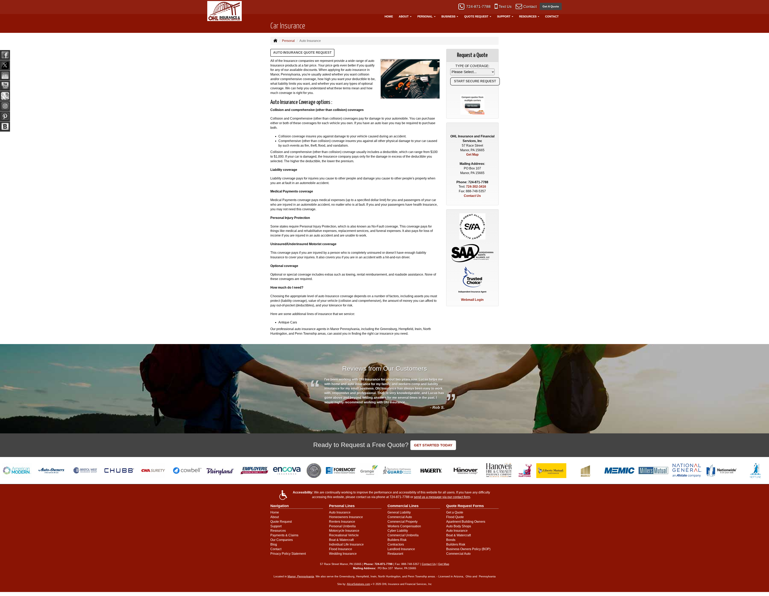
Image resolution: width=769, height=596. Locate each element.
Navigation (279, 506)
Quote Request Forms (465, 506)
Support (276, 526)
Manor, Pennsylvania (301, 576)
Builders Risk (397, 540)
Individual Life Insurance (346, 544)
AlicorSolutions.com (358, 584)
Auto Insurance (339, 512)
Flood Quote (455, 517)
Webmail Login (472, 299)
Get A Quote (551, 6)
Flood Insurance (340, 549)
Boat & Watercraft (341, 540)
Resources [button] (528, 16)
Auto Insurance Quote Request (302, 52)
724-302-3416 (476, 186)
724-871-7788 (478, 6)
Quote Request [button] (476, 16)
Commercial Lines (403, 506)
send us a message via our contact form (442, 497)
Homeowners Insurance (346, 517)
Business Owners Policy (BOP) (468, 549)
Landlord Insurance (401, 549)
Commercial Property (403, 521)
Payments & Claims (284, 535)
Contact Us (472, 195)
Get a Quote (454, 512)
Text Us (505, 6)
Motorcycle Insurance (344, 530)
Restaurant (395, 553)
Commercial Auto (400, 517)
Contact (530, 6)
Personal (288, 40)
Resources (278, 530)
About (274, 517)
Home (388, 16)
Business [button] (448, 16)
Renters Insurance (342, 521)
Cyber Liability (398, 530)
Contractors (396, 544)
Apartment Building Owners (465, 521)
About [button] (404, 16)
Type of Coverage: (472, 66)
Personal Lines (342, 506)
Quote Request (281, 521)
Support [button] (504, 16)
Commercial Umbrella (403, 535)
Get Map (472, 154)
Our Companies (281, 540)
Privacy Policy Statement (288, 553)
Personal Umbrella (342, 526)
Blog (273, 544)
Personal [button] (425, 16)
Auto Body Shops (458, 526)
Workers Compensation (404, 526)
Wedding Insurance (343, 553)
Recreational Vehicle (344, 535)
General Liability (399, 512)
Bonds (450, 540)
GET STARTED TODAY (433, 445)
